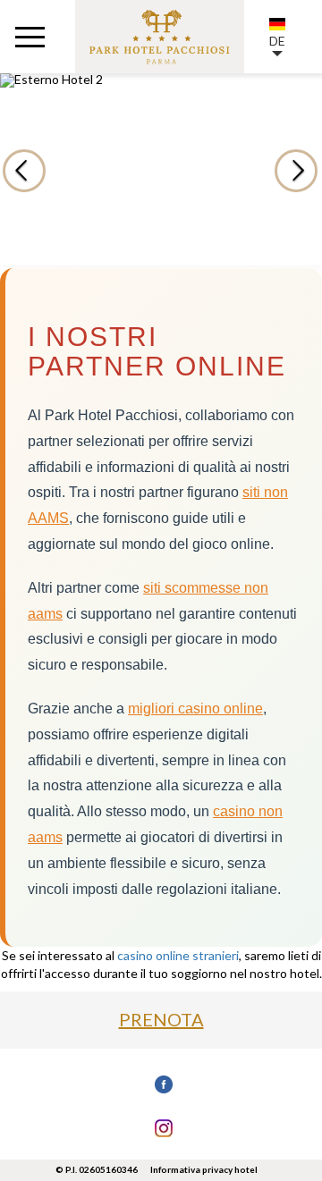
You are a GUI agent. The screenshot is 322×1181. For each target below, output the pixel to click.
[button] (278, 170)
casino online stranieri (178, 955)
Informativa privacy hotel (204, 1169)
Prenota (161, 1019)
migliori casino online (195, 708)
